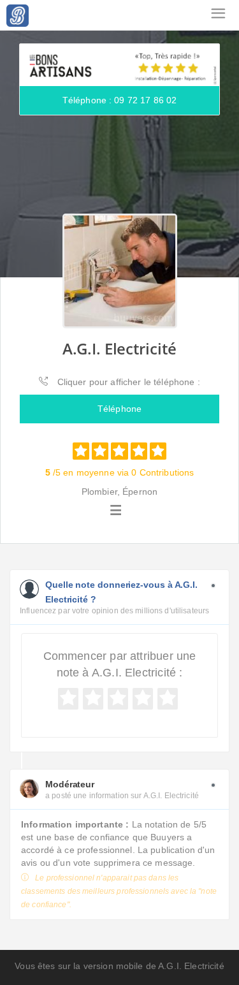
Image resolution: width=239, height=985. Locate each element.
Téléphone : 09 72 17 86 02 (119, 100)
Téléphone (119, 409)
